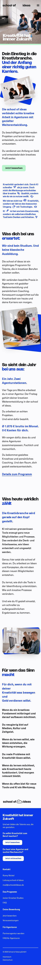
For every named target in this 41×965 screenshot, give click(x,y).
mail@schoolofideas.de (13, 885)
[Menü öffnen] (38, 5)
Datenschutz (8, 960)
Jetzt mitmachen (13, 859)
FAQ (5, 903)
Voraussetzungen (11, 921)
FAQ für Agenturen (11, 938)
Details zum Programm (17, 474)
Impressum (7, 957)
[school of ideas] (16, 5)
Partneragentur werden (13, 934)
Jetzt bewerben (14, 168)
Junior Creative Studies (13, 898)
